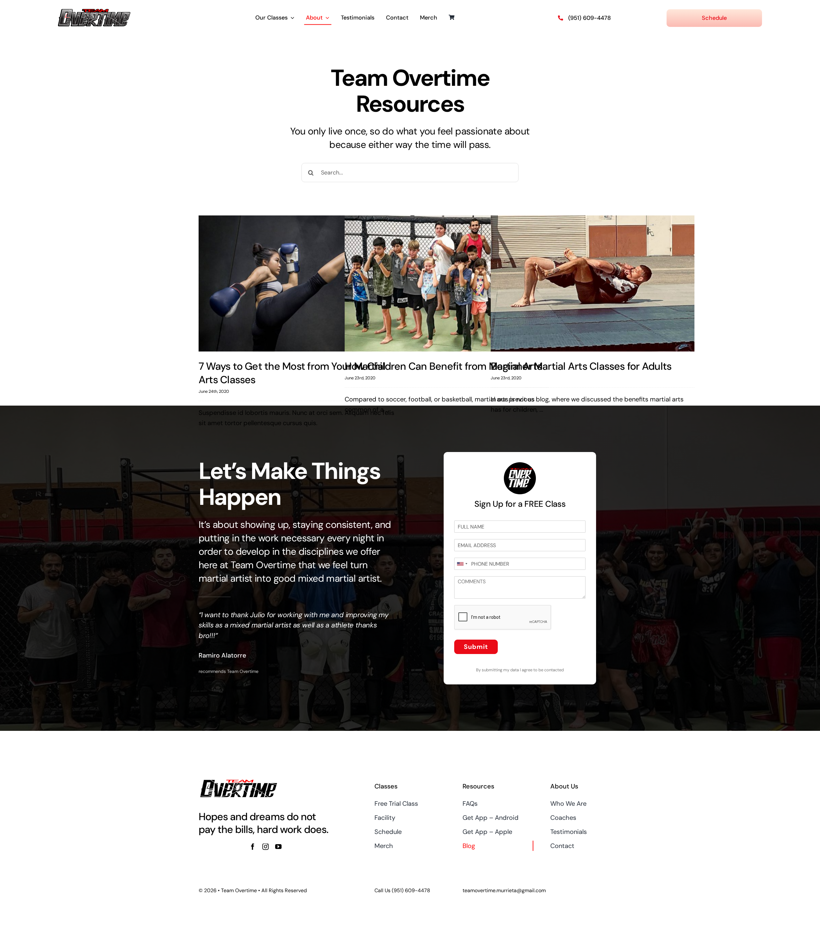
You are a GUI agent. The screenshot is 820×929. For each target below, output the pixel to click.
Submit (476, 646)
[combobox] (462, 564)
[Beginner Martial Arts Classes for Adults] (592, 283)
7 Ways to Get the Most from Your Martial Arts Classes (292, 372)
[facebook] (253, 847)
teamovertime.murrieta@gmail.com (504, 890)
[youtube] (278, 847)
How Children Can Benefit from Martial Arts (443, 366)
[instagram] (265, 847)
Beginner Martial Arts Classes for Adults (581, 366)
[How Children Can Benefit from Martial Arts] (446, 283)
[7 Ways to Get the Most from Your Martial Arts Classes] (300, 283)
